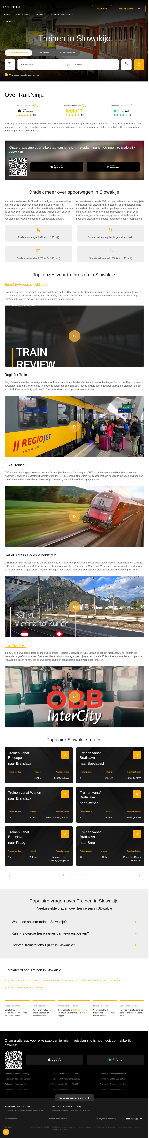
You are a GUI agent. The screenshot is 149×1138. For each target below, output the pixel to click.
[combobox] (37, 64)
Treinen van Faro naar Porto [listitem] (63, 1089)
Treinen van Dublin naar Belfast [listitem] (112, 1079)
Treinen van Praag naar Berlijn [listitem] (112, 1089)
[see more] (65, 755)
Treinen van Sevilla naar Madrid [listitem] (65, 1084)
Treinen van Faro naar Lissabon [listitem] (17, 1089)
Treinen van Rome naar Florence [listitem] (113, 1074)
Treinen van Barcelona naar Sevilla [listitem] (114, 1084)
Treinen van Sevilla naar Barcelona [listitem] (66, 1079)
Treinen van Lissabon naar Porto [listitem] (65, 1074)
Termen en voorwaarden (56, 1119)
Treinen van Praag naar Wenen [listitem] (17, 1084)
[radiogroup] (42, 52)
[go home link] (12, 6)
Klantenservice (11, 1119)
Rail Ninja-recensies (80, 1010)
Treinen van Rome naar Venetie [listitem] (17, 1079)
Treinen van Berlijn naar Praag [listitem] (17, 1074)
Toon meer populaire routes (71, 1098)
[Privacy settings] (6, 1132)
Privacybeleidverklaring (105, 1119)
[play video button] (74, 336)
